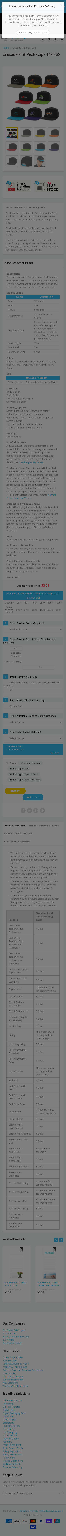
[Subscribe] (46, 32)
